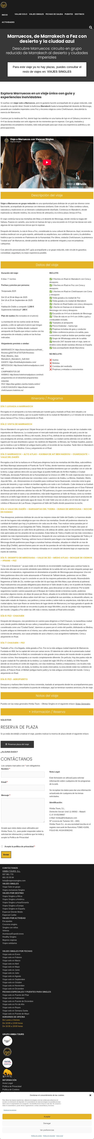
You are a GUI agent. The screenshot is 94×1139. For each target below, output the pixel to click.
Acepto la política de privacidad (20, 846)
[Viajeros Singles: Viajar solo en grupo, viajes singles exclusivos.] (3, 5)
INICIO (5, 15)
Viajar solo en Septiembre (13, 979)
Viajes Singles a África (12, 896)
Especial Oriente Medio (12, 912)
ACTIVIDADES (8, 22)
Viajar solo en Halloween (13, 998)
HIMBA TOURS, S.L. (11, 871)
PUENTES (69, 14)
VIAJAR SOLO (21, 14)
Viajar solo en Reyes (11, 1007)
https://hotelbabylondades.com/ (22, 362)
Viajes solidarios (9, 943)
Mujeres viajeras (9, 940)
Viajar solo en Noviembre (13, 986)
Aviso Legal (59, 1135)
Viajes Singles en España (13, 909)
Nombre (5, 769)
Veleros (5, 931)
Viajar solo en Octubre (12, 982)
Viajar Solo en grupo (11, 887)
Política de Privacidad (19, 837)
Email (4, 782)
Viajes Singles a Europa (13, 906)
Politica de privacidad (49, 1135)
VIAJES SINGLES (36, 14)
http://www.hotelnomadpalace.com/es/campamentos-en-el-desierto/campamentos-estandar (22, 378)
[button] (90, 1095)
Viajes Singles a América (13, 899)
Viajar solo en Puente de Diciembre (17, 1001)
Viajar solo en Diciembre (13, 989)
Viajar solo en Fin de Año (13, 1004)
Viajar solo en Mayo (11, 967)
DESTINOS (79, 14)
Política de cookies (36, 1135)
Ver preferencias (47, 1130)
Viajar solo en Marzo (11, 961)
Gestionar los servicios (10, 1110)
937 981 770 (7, 874)
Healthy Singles (9, 937)
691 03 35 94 (8, 877)
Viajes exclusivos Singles (13, 890)
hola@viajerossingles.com (13, 881)
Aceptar (47, 1116)
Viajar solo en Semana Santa (15, 1011)
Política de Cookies (10, 1090)
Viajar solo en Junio (11, 970)
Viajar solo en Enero (11, 954)
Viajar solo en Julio (10, 973)
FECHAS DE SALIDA (54, 14)
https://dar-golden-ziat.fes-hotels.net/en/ (23, 384)
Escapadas (7, 921)
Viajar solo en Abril (10, 964)
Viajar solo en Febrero (12, 957)
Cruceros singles (9, 924)
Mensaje (5, 795)
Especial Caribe (9, 915)
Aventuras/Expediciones (13, 934)
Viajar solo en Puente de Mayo (15, 1014)
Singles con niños (10, 928)
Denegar (47, 1123)
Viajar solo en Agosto (11, 976)
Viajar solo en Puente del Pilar (15, 995)
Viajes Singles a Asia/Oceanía (15, 902)
